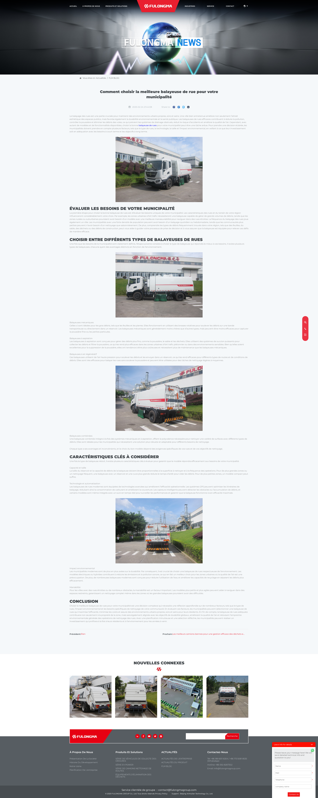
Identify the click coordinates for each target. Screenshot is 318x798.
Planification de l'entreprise (84, 770)
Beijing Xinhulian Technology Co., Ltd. (196, 794)
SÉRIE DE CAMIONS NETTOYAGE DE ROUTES (133, 769)
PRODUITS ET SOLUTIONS (116, 6)
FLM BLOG (114, 78)
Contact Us (294, 794)
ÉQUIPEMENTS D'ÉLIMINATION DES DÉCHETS (133, 776)
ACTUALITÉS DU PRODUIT (174, 762)
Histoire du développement (84, 762)
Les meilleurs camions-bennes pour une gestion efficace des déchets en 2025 (208, 634)
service (210, 6)
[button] (294, 744)
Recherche (232, 736)
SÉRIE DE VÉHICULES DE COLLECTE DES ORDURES (136, 760)
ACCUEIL (73, 6)
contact (230, 6)
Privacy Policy (161, 794)
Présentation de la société (83, 759)
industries (190, 6)
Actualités (101, 78)
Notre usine (75, 766)
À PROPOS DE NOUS (91, 6)
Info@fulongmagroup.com (227, 768)
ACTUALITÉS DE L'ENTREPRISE (176, 759)
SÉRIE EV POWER (124, 765)
